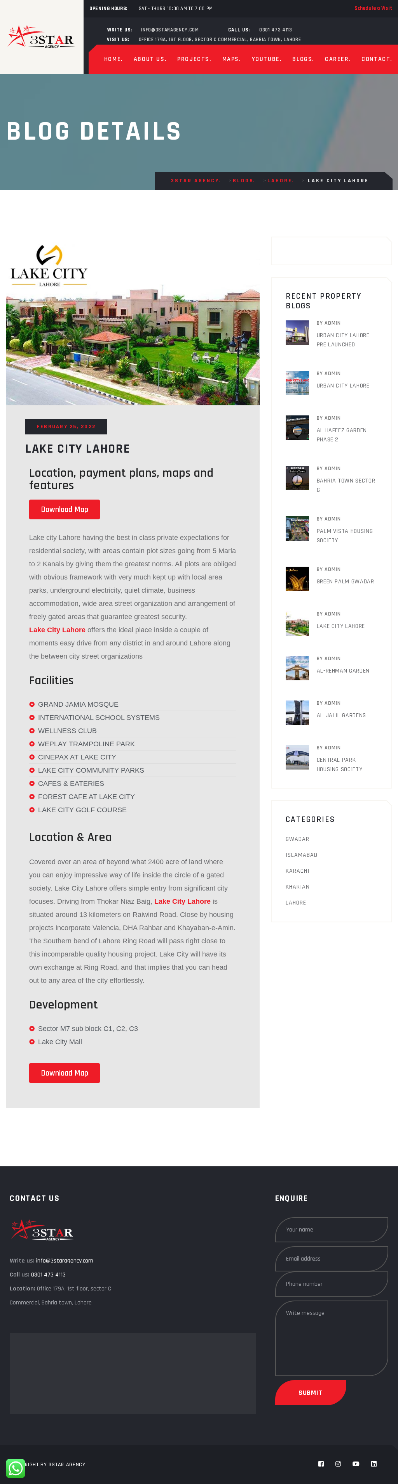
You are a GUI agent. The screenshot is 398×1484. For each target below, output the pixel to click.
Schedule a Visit (373, 8)
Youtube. (267, 59)
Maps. (231, 59)
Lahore (296, 903)
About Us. (150, 59)
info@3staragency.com (170, 30)
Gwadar (297, 839)
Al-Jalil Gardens (341, 715)
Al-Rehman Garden (343, 671)
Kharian (298, 887)
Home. (113, 59)
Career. (338, 59)
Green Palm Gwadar (345, 582)
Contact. (376, 59)
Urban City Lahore (343, 386)
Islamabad (302, 855)
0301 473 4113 (275, 30)
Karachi (297, 871)
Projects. (194, 59)
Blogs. (303, 59)
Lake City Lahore (341, 626)
